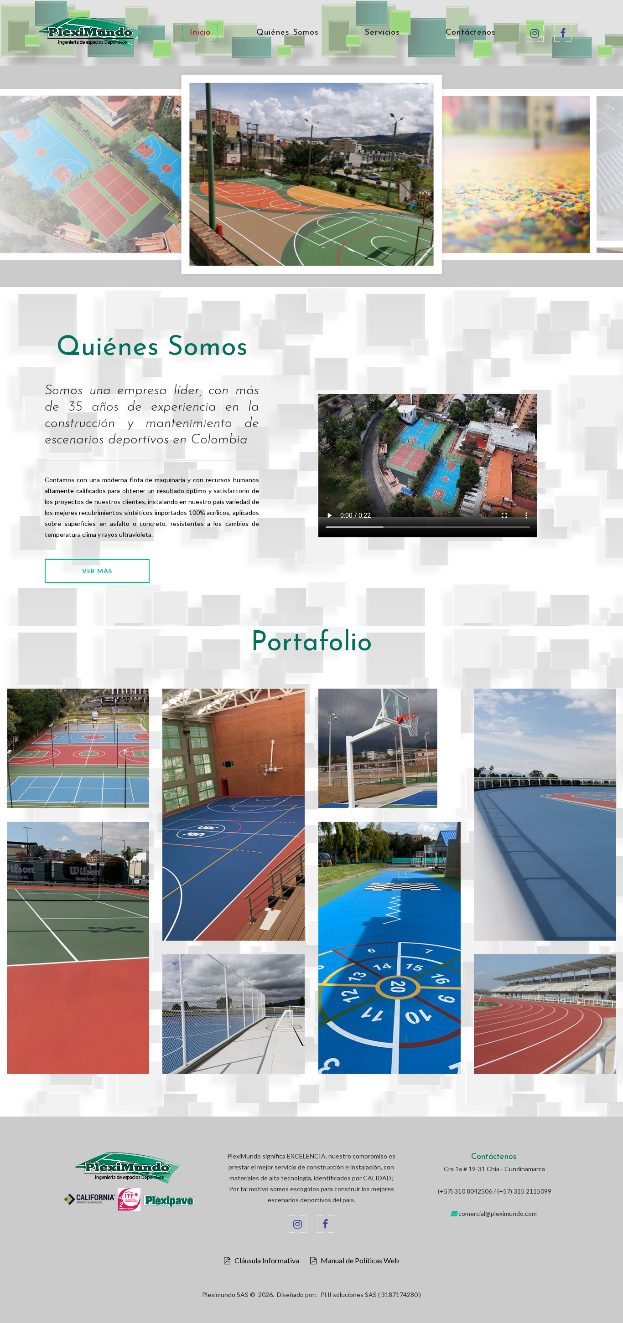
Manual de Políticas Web (358, 1260)
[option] (311, 170)
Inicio (200, 33)
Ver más (97, 571)
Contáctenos (471, 33)
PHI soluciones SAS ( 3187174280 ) (371, 1294)
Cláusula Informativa (264, 1260)
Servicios (382, 33)
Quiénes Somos (287, 33)
